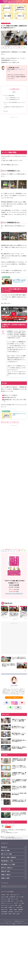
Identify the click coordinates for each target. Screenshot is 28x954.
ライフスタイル (5, 905)
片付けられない (19, 911)
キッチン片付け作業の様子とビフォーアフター (14, 103)
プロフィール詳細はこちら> (14, 697)
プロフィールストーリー (7, 903)
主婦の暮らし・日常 (14, 860)
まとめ (6, 111)
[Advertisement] (14, 133)
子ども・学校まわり (14, 867)
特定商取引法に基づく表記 (18, 921)
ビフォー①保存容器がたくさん (13, 97)
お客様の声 (4, 422)
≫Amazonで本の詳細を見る (14, 593)
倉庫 (20, 905)
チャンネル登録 (5, 832)
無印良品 (11, 911)
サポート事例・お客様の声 (6, 23)
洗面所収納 (4, 911)
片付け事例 (16, 422)
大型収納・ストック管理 (14, 864)
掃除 (11, 909)
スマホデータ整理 (6, 901)
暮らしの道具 (14, 878)
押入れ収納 (20, 907)
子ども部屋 (4, 907)
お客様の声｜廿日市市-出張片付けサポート (14, 107)
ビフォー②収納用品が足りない (13, 99)
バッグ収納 (20, 901)
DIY (8, 894)
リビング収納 (14, 905)
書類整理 (21, 909)
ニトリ (13, 901)
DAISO (3, 894)
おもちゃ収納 (5, 896)
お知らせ (14, 847)
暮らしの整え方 (14, 874)
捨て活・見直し (14, 871)
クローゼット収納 (14, 854)
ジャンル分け (15, 898)
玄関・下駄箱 (12, 913)
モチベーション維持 (19, 903)
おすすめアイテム (15, 894)
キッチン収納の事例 (9, 95)
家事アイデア (12, 907)
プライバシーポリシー (8, 921)
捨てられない (5, 909)
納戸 (19, 913)
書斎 (16, 909)
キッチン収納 (10, 422)
